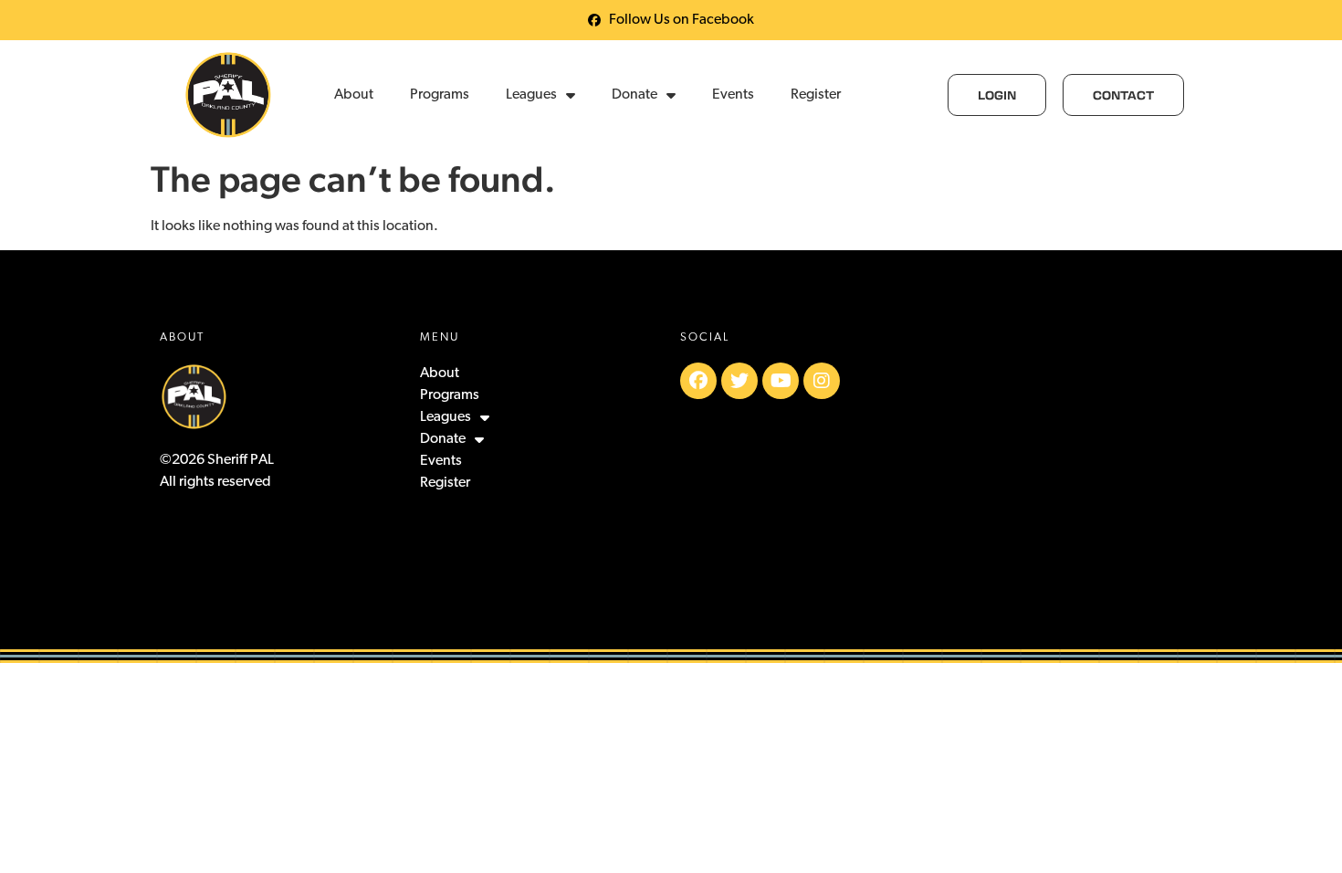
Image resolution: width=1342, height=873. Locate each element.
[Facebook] (698, 381)
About (353, 95)
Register (816, 95)
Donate (634, 95)
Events (733, 95)
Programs (439, 95)
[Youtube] (780, 381)
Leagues (531, 95)
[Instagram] (821, 381)
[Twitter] (739, 381)
